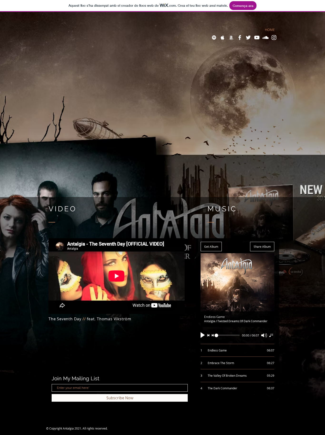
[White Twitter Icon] (248, 37)
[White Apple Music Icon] (222, 37)
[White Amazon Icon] (231, 37)
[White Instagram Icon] (274, 37)
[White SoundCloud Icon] (265, 37)
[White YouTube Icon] (257, 37)
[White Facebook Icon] (239, 37)
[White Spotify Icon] (214, 37)
